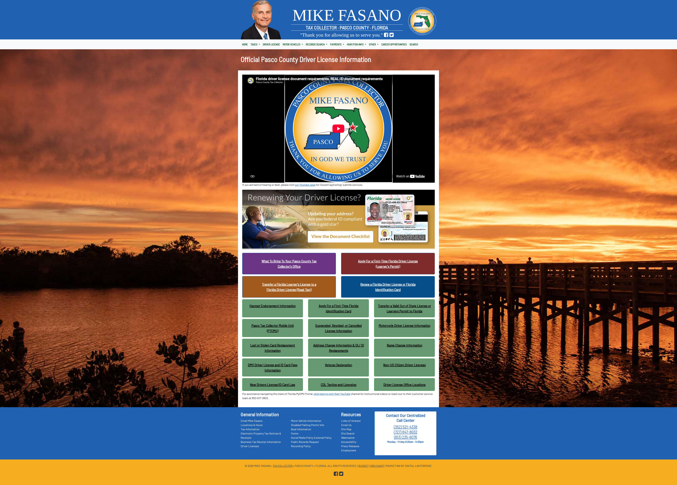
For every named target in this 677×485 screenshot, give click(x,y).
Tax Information (250, 429)
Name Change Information (404, 345)
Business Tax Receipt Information (261, 441)
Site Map (346, 429)
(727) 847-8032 (405, 431)
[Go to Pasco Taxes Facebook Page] (386, 35)
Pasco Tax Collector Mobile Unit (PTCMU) (272, 328)
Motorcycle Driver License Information (404, 325)
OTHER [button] (372, 44)
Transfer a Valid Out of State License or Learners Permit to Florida (404, 308)
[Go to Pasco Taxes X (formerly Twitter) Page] (391, 35)
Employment (348, 450)
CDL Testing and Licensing (338, 384)
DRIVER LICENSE (271, 44)
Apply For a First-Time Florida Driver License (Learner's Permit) (388, 263)
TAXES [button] (254, 44)
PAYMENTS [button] (336, 44)
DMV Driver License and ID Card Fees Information (272, 367)
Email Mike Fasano (252, 420)
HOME (245, 44)
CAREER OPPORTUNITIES (394, 44)
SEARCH (414, 44)
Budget (363, 465)
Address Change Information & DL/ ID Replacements (338, 347)
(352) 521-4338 (405, 426)
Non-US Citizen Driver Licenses (404, 365)
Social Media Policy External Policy (311, 437)
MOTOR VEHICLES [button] (292, 44)
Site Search (348, 433)
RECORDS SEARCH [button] (315, 44)
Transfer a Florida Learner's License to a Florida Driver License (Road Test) (289, 287)
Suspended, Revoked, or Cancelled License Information (338, 328)
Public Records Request (305, 441)
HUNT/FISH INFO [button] (355, 44)
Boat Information (301, 429)
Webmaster (348, 437)
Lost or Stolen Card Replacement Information (272, 347)
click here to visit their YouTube (332, 393)
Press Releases (350, 446)
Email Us (346, 425)
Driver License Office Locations (404, 384)
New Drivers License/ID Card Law (272, 384)
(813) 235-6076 (405, 436)
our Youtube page (305, 184)
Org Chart (377, 465)
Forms (294, 433)
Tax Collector (283, 465)
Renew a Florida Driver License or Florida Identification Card (388, 287)
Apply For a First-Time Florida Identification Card (338, 308)
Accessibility (348, 441)
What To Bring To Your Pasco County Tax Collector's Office (289, 263)
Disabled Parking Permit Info (307, 425)
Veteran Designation (338, 365)
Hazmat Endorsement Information (272, 306)
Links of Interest (351, 420)
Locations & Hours (252, 425)
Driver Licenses (250, 446)
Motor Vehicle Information (306, 420)
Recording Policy (301, 446)
